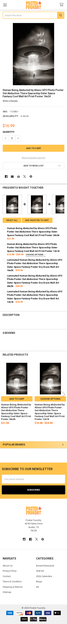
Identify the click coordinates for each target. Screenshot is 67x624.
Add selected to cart (37, 220)
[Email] (12, 176)
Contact (7, 576)
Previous (3, 394)
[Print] (18, 176)
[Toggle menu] (5, 5)
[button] (33, 165)
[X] (24, 176)
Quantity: (9, 132)
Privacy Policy (9, 571)
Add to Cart (16, 398)
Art (37, 587)
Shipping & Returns (13, 587)
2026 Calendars (44, 576)
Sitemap (7, 592)
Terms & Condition (12, 581)
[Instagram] (24, 539)
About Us (8, 565)
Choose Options (35, 254)
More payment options (33, 157)
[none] (33, 54)
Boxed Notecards (45, 565)
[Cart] (62, 4)
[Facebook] (6, 176)
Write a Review (10, 101)
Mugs (39, 581)
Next (63, 394)
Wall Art (40, 571)
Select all (12, 220)
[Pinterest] (30, 176)
